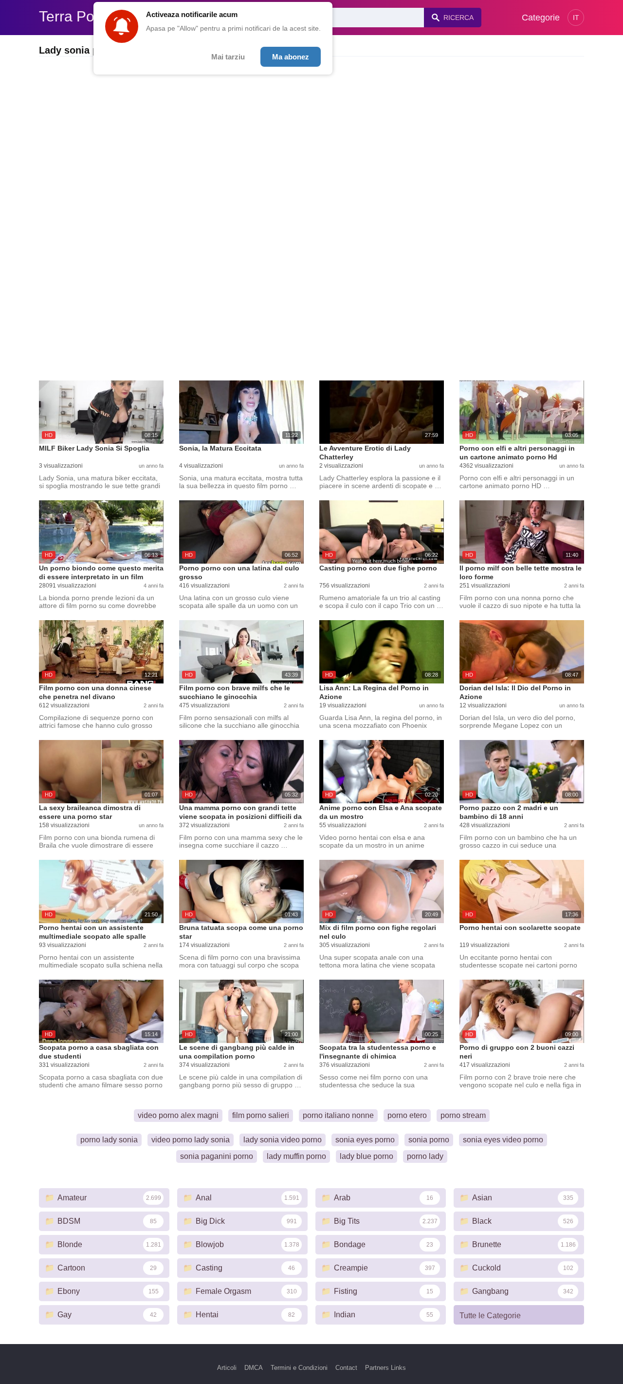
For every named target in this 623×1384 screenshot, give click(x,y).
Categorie (541, 17)
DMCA (253, 1367)
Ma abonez (290, 57)
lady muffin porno (296, 1156)
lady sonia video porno (282, 1140)
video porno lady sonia (190, 1140)
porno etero (407, 1115)
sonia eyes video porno (503, 1140)
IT (576, 17)
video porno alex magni (178, 1115)
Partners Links (385, 1367)
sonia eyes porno (365, 1140)
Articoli (227, 1367)
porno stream (463, 1115)
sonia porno (428, 1140)
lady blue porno (366, 1156)
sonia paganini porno (216, 1156)
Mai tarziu (228, 57)
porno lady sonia (109, 1140)
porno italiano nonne (338, 1115)
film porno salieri (260, 1115)
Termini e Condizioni (299, 1367)
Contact (346, 1367)
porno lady (425, 1156)
